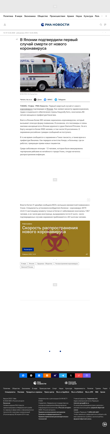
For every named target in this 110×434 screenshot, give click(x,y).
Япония (31, 263)
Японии (50, 109)
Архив (102, 392)
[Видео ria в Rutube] (55, 375)
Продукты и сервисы (34, 392)
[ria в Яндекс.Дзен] (31, 375)
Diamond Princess (27, 267)
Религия (90, 388)
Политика (6, 388)
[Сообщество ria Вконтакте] (39, 375)
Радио (105, 388)
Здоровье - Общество (44, 263)
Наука (61, 388)
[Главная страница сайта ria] (55, 24)
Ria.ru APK (89, 392)
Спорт (54, 388)
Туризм (98, 388)
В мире (23, 263)
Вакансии (6, 403)
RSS (96, 392)
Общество (16, 388)
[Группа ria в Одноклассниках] (47, 375)
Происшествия (44, 388)
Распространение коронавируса (66, 263)
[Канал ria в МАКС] (23, 375)
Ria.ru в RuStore (77, 392)
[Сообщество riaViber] (87, 375)
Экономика (26, 388)
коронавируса (26, 109)
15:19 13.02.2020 (9, 33)
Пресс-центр (49, 392)
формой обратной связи (82, 419)
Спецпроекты (10, 392)
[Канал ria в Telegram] (63, 375)
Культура (68, 388)
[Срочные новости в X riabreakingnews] (79, 375)
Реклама (21, 392)
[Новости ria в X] (71, 375)
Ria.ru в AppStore (62, 392)
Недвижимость (79, 388)
